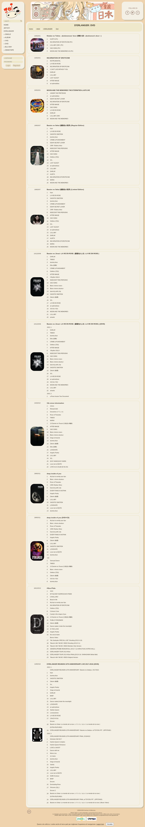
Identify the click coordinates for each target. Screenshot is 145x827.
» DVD (6, 44)
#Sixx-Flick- (51, 588)
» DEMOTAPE (9, 50)
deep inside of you (54, 473)
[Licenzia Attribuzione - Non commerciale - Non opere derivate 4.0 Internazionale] (29, 812)
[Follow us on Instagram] (137, 13)
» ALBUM (7, 37)
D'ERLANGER (9, 31)
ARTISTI (7, 28)
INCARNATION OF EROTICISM (58, 58)
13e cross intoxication (55, 403)
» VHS (6, 40)
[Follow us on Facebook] (127, 13)
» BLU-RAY (8, 47)
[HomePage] (12, 19)
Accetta (109, 824)
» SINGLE (7, 34)
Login (8, 65)
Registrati (16, 65)
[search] (21, 21)
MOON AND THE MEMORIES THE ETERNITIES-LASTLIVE (68, 90)
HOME (6, 25)
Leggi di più (100, 824)
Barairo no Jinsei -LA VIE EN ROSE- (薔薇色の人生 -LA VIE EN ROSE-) (73, 253)
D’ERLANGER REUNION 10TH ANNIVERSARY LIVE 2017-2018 (73, 664)
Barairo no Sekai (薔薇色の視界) (65, 125)
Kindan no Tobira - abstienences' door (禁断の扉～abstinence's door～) (74, 36)
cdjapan (92, 819)
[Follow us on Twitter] (132, 13)
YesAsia (81, 819)
